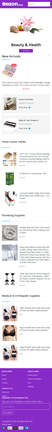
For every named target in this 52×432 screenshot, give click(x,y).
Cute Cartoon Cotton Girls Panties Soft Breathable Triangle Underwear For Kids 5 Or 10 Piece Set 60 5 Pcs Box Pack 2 (26, 83)
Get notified (7, 413)
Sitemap (31, 387)
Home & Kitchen (26, 99)
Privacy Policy (32, 375)
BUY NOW (26, 51)
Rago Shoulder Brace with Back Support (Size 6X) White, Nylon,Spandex (35, 348)
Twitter (4, 396)
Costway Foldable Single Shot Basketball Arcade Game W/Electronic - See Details (35, 195)
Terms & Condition (34, 379)
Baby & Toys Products (28, 120)
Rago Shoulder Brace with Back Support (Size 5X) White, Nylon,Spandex (35, 309)
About (4, 379)
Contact (4, 383)
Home (4, 375)
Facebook (5, 392)
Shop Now (23, 108)
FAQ (29, 383)
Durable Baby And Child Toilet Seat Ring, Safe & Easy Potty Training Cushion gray (35, 230)
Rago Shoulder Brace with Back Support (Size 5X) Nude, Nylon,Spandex (35, 328)
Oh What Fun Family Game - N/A (33, 173)
